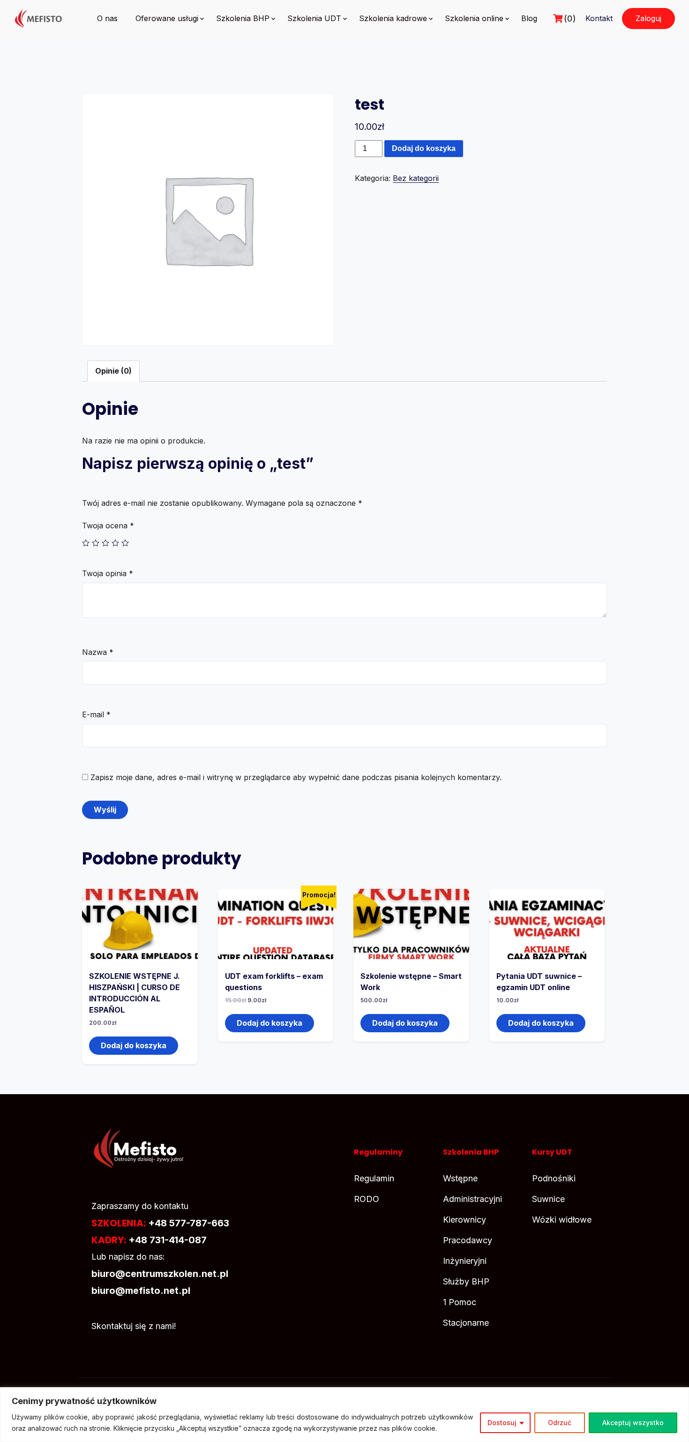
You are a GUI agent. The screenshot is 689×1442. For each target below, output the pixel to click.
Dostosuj (502, 1423)
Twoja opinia (107, 573)
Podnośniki (554, 1178)
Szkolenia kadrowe (393, 18)
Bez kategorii (416, 178)
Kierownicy (464, 1219)
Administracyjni (472, 1199)
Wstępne (460, 1178)
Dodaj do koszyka (424, 148)
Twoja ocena (108, 525)
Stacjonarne (466, 1323)
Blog (529, 18)
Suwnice (548, 1199)
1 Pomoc (459, 1302)
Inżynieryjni (465, 1261)
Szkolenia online (474, 18)
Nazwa (97, 652)
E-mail (96, 714)
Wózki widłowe (562, 1219)
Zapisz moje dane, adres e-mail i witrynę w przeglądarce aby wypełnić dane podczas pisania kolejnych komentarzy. (296, 777)
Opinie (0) (113, 371)
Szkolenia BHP (243, 18)
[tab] (113, 371)
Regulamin (374, 1178)
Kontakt (599, 18)
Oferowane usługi (166, 18)
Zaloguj (648, 18)
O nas (107, 18)
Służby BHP (466, 1281)
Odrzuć (559, 1423)
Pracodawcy (467, 1240)
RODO (366, 1199)
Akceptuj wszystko (633, 1423)
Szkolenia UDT (314, 18)
